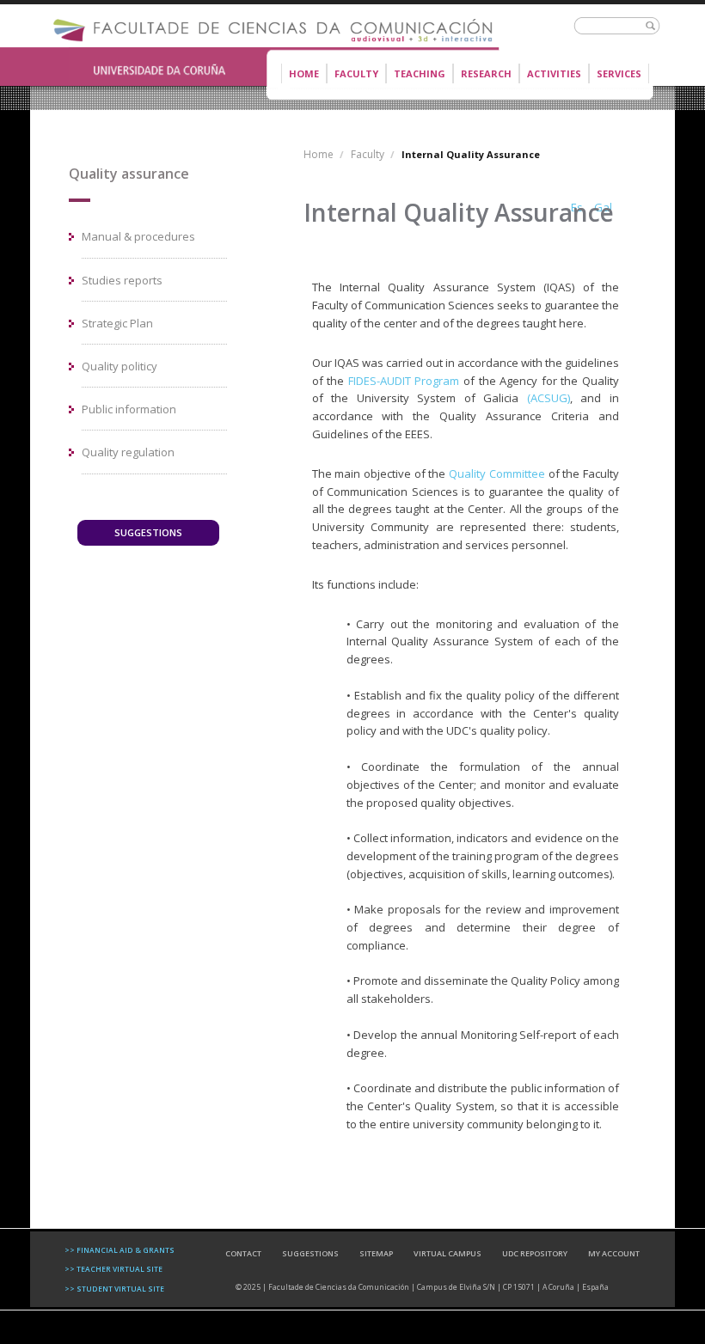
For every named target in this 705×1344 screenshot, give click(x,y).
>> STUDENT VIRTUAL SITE (114, 1288)
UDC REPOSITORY (534, 1253)
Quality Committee (497, 473)
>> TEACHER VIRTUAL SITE (113, 1269)
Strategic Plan (117, 323)
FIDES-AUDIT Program (404, 380)
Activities (554, 73)
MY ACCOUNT (614, 1253)
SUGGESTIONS (148, 532)
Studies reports (122, 280)
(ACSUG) (548, 398)
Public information (129, 409)
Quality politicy (119, 366)
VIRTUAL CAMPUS (447, 1253)
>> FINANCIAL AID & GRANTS (119, 1250)
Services (619, 73)
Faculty (352, 75)
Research (486, 73)
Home (304, 73)
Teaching (415, 75)
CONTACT (243, 1253)
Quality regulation (128, 452)
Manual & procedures (138, 236)
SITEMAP (376, 1253)
